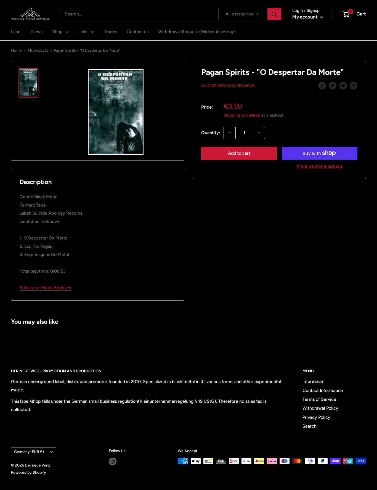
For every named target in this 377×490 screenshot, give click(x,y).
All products (37, 50)
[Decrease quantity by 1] (229, 132)
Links (83, 31)
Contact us (137, 31)
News (37, 31)
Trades (110, 31)
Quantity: (210, 132)
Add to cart (239, 153)
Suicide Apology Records (228, 85)
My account (305, 17)
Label (16, 31)
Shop (57, 31)
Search (309, 426)
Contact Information (322, 390)
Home (16, 50)
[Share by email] (353, 85)
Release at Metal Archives (45, 287)
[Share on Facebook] (322, 85)
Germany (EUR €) (29, 451)
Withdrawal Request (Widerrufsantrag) (196, 31)
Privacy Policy (316, 417)
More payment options (320, 165)
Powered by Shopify (28, 472)
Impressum (313, 381)
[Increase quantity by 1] (259, 132)
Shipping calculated (242, 114)
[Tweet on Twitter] (343, 85)
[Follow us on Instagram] (112, 461)
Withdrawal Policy (320, 408)
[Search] (274, 14)
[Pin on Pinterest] (332, 85)
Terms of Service (319, 399)
